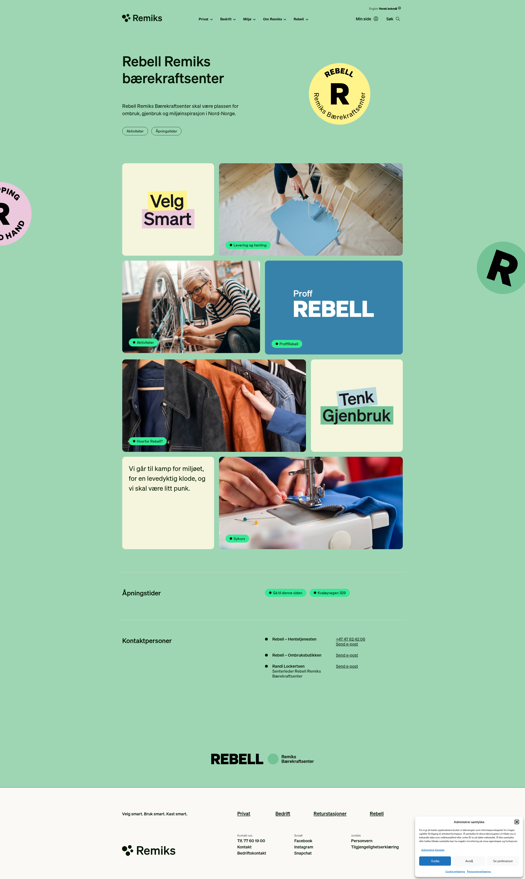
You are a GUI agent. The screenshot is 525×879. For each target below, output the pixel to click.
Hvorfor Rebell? (150, 441)
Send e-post (347, 644)
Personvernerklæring (479, 871)
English (373, 8)
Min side (364, 18)
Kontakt (244, 846)
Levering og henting (250, 245)
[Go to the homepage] (142, 19)
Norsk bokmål (388, 8)
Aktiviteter (135, 131)
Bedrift (226, 19)
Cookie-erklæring (455, 871)
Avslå (469, 861)
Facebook (303, 840)
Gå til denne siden (287, 592)
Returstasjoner (330, 813)
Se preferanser (503, 861)
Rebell (299, 19)
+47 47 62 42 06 (350, 639)
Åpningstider (166, 131)
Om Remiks (272, 19)
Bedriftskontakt (251, 853)
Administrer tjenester (433, 849)
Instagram (303, 846)
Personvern (361, 840)
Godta (435, 861)
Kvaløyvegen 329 (332, 592)
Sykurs (239, 538)
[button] (517, 822)
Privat (203, 19)
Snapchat (303, 853)
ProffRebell (289, 343)
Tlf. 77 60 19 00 (251, 840)
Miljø (247, 19)
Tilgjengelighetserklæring (375, 846)
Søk (390, 18)
